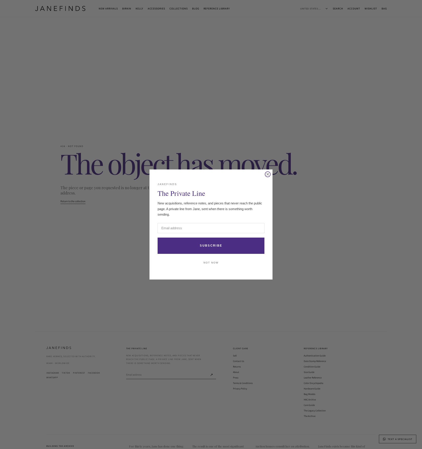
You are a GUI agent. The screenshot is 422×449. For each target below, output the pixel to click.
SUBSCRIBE (211, 245)
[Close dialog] (267, 174)
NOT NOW (211, 262)
